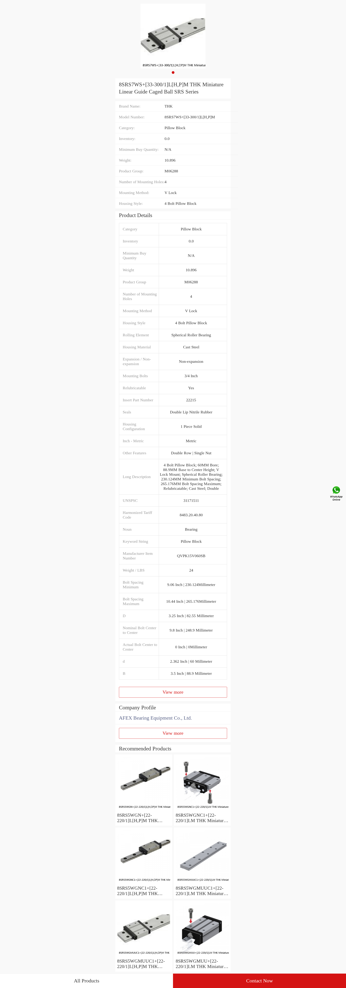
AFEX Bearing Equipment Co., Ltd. (155, 718)
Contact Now (259, 980)
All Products (86, 980)
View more (173, 692)
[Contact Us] (336, 494)
